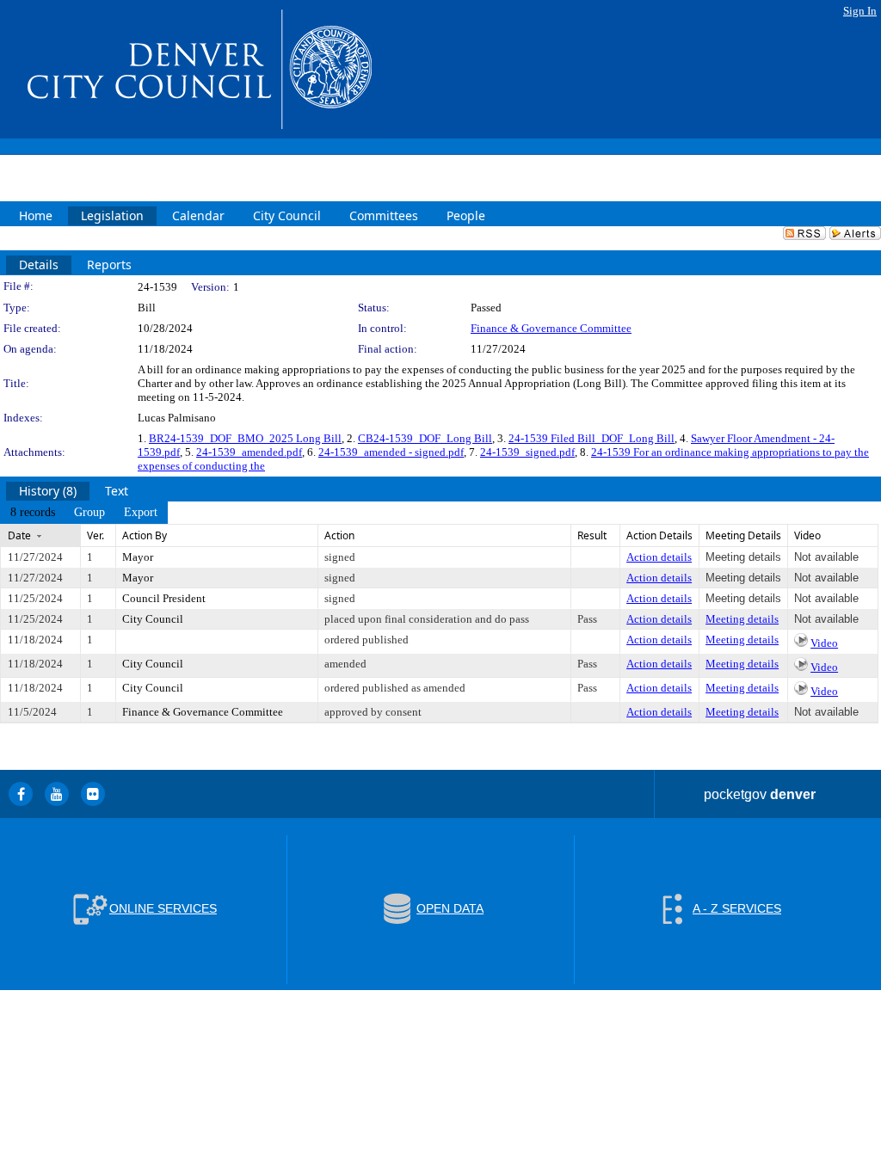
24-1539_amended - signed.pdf (391, 452)
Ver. (95, 535)
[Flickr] (93, 794)
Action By (144, 535)
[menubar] (84, 512)
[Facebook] (21, 794)
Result (592, 535)
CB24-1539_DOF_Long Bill (425, 438)
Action (339, 535)
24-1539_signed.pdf (527, 452)
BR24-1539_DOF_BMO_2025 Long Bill (245, 438)
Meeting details (742, 618)
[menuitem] (33, 512)
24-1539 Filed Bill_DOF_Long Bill (591, 438)
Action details (659, 557)
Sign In (860, 10)
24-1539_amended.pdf (249, 452)
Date (19, 535)
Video (824, 643)
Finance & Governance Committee (551, 328)
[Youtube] (57, 794)
